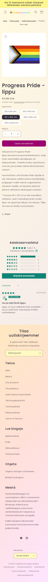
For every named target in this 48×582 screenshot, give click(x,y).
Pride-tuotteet (14, 21)
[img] (8, 293)
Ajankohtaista (12, 436)
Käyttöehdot (39, 567)
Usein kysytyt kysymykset (18, 394)
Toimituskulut (19, 102)
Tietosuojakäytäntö (15, 400)
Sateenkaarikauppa (23, 564)
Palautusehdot (12, 412)
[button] (5, 12)
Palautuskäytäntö (24, 567)
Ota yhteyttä (12, 382)
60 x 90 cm (30, 112)
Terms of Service (14, 418)
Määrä (5, 128)
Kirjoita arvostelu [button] (24, 275)
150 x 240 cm (13, 123)
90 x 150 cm (11, 117)
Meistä (8, 376)
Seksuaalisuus (12, 448)
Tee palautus (12, 388)
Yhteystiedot (34, 571)
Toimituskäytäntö (18, 571)
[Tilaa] (40, 353)
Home (5, 21)
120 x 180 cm (31, 117)
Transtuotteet (12, 454)
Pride (7, 442)
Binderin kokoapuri (14, 477)
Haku (7, 370)
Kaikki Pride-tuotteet (29, 21)
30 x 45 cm (12, 112)
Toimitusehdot (12, 406)
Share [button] (7, 214)
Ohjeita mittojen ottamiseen (19, 471)
